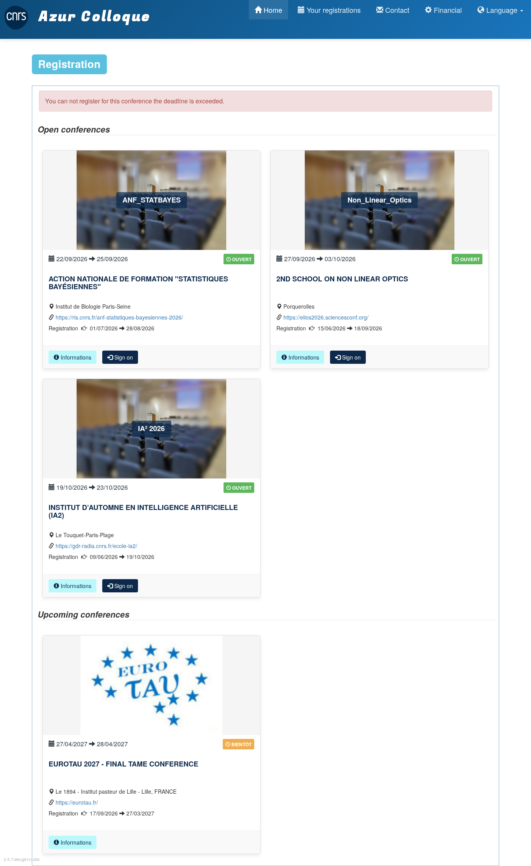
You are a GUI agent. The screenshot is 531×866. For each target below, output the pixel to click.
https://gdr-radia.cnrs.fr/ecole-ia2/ (96, 546)
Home (272, 10)
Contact (396, 10)
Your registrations (333, 10)
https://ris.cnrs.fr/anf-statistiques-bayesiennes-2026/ (119, 317)
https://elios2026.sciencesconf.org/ (326, 317)
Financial (447, 10)
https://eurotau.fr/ (77, 802)
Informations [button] (75, 357)
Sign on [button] (123, 357)
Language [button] (501, 10)
